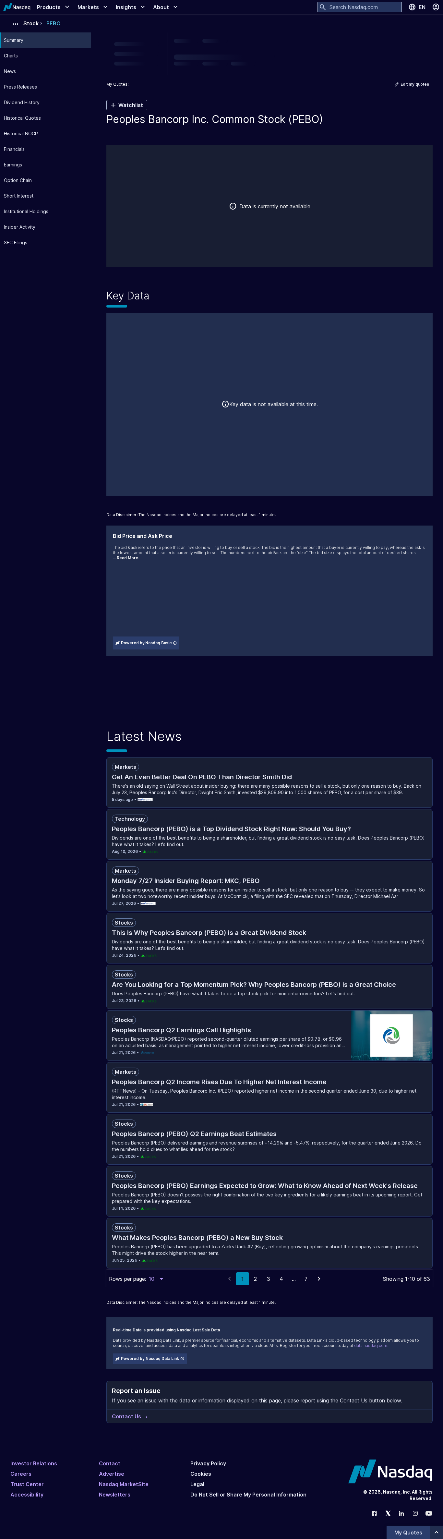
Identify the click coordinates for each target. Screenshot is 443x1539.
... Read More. (126, 557)
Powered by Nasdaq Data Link (150, 1358)
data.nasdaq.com (370, 1345)
